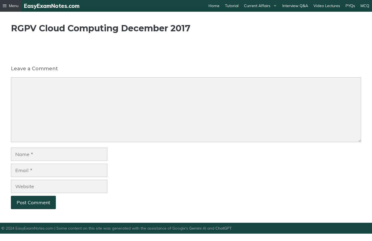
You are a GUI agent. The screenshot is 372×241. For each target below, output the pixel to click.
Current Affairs (257, 5)
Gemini (196, 228)
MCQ (365, 5)
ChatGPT (223, 228)
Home (214, 5)
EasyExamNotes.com (52, 5)
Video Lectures (326, 5)
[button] (10, 6)
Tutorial (232, 5)
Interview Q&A (295, 5)
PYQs (350, 5)
